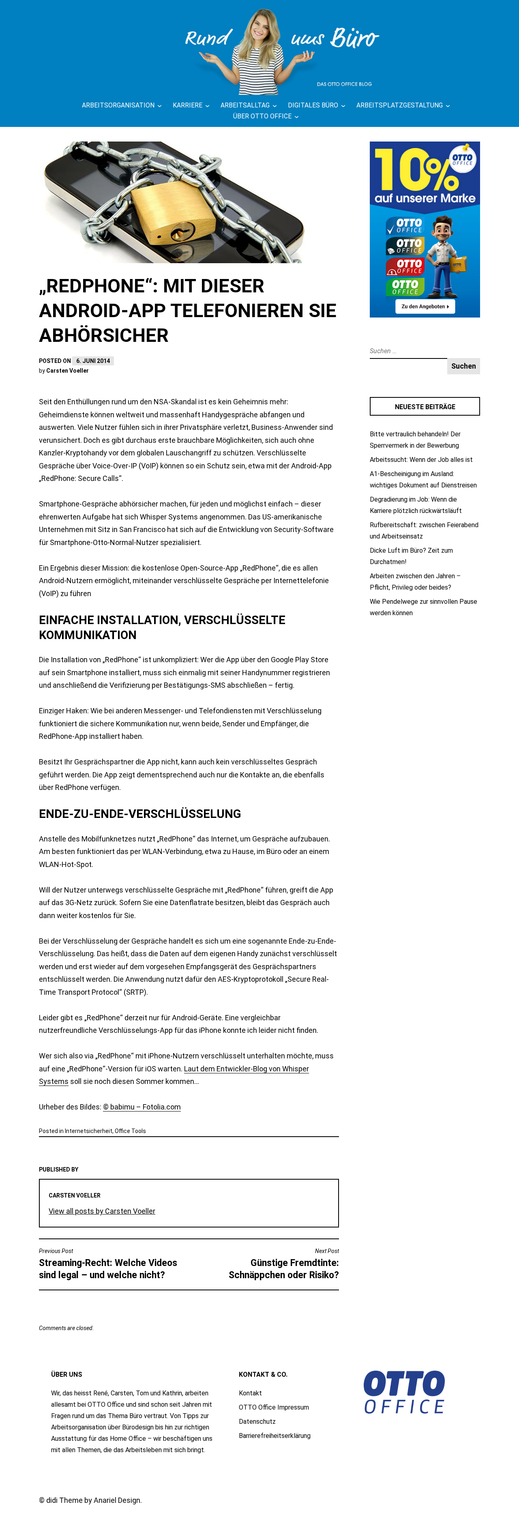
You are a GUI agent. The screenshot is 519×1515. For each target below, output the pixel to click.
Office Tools (130, 1131)
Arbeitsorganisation (118, 105)
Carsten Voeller (67, 370)
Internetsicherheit (88, 1131)
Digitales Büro (313, 105)
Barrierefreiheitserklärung (275, 1436)
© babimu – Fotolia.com (142, 1107)
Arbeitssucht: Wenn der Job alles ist (421, 460)
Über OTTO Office (262, 116)
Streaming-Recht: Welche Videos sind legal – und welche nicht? (108, 1264)
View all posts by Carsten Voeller (102, 1211)
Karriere (187, 105)
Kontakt (250, 1393)
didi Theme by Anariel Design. (94, 1500)
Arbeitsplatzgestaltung (399, 105)
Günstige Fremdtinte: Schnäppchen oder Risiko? (284, 1264)
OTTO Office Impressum (274, 1407)
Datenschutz (257, 1421)
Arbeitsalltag (245, 105)
